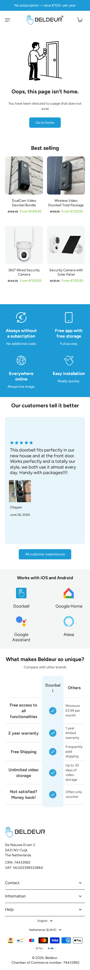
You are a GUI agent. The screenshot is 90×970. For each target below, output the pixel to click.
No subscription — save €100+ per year (45, 5)
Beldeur (51, 958)
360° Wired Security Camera (24, 272)
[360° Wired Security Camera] (24, 245)
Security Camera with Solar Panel (66, 272)
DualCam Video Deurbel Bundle (24, 203)
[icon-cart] (79, 20)
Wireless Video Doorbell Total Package (66, 203)
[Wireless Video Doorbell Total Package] (66, 175)
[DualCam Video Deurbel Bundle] (24, 175)
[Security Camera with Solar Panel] (66, 245)
